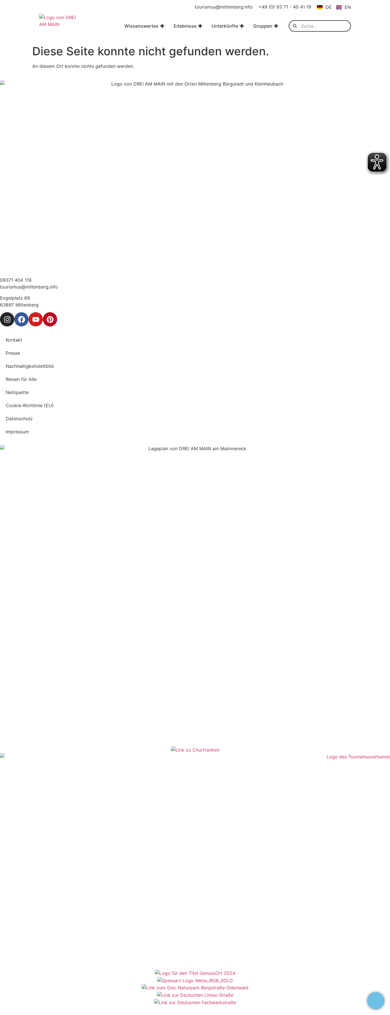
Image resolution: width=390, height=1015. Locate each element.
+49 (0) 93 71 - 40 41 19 (284, 7)
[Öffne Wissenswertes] (162, 26)
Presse (13, 353)
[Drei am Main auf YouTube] (36, 319)
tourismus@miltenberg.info (224, 7)
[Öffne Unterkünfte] (242, 26)
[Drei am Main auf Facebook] (21, 319)
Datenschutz (19, 418)
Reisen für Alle (21, 379)
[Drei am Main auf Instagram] (7, 319)
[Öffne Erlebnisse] (200, 26)
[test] (375, 1000)
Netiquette (17, 392)
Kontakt (14, 340)
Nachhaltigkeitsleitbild (30, 366)
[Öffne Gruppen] (276, 26)
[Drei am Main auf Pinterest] (50, 319)
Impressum (17, 432)
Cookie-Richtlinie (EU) (30, 405)
